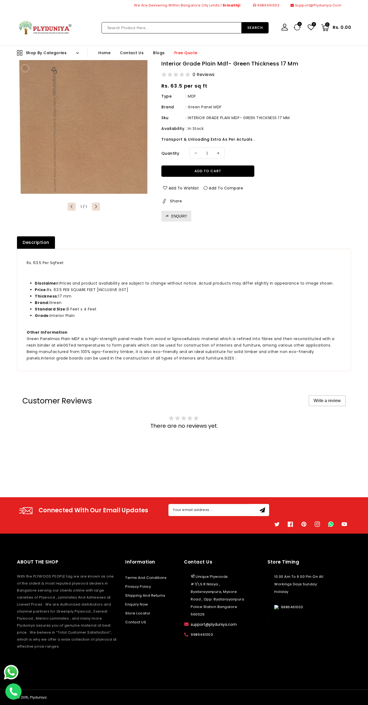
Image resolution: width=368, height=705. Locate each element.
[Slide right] (96, 207)
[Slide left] (72, 207)
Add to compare (226, 188)
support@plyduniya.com (317, 5)
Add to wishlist (184, 188)
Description (36, 242)
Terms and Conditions (145, 577)
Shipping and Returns (145, 595)
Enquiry (179, 216)
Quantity (170, 153)
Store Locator (138, 613)
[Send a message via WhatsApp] (11, 672)
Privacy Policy (138, 586)
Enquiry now (136, 604)
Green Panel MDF (205, 107)
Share (176, 201)
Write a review (327, 400)
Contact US (135, 622)
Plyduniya (38, 697)
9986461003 (267, 5)
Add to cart (208, 171)
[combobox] (172, 27)
